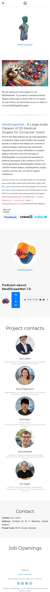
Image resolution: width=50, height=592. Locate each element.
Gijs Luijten (6, 187)
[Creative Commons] (25, 583)
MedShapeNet (25, 44)
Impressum (25, 570)
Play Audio (15, 300)
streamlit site (13, 180)
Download (13, 190)
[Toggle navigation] (3, 3)
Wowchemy (16, 588)
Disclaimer (28, 574)
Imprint (20, 574)
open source (31, 588)
